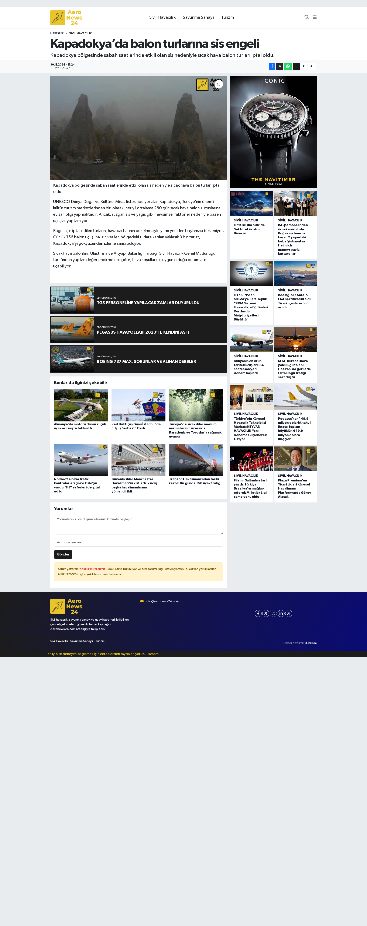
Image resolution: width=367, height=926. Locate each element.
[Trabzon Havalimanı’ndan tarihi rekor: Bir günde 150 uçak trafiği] (196, 460)
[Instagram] (273, 613)
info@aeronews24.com (162, 601)
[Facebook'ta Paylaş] (272, 66)
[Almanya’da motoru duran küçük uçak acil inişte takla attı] (81, 405)
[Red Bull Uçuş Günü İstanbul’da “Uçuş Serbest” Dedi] (138, 405)
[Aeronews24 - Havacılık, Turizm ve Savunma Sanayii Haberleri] (66, 17)
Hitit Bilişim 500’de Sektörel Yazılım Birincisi (249, 229)
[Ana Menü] (315, 17)
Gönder (63, 554)
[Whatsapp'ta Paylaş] (288, 66)
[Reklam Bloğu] (273, 132)
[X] (265, 613)
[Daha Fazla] (296, 66)
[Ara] (307, 17)
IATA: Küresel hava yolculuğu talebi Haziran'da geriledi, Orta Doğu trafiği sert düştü (294, 369)
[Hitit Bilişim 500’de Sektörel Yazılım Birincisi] (251, 203)
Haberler (57, 33)
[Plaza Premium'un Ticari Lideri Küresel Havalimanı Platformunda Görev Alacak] (295, 458)
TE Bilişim (310, 643)
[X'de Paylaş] (279, 66)
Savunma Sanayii (198, 17)
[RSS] (288, 613)
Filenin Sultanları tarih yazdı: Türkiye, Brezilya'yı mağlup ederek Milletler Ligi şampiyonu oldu (251, 488)
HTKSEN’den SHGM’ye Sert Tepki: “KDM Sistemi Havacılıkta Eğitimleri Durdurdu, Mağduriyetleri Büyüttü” (251, 307)
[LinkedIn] (281, 613)
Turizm (227, 17)
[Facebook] (258, 613)
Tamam (153, 654)
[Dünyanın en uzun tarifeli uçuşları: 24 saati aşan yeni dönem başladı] (251, 339)
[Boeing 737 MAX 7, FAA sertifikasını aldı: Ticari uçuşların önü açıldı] (295, 273)
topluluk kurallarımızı (92, 569)
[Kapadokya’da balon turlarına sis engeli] (138, 128)
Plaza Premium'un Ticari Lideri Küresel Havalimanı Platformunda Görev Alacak (294, 488)
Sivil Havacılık (162, 17)
